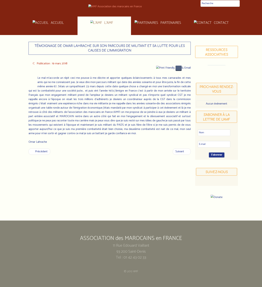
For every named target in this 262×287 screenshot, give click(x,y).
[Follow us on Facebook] (210, 182)
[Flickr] (223, 182)
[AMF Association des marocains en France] (131, 6)
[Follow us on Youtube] (216, 182)
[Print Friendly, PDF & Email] (173, 67)
